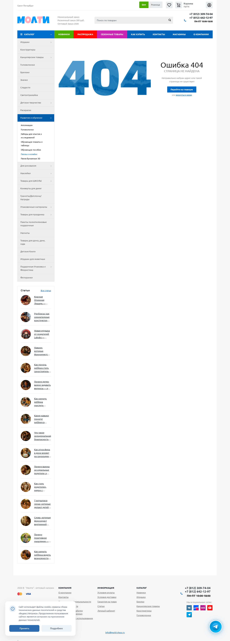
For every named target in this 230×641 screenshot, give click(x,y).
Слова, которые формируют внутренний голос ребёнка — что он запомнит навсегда (42, 521)
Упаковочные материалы (33, 207)
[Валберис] (203, 607)
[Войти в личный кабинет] (209, 5)
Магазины (179, 34)
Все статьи (46, 290)
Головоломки (27, 65)
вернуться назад (184, 95)
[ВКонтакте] (189, 607)
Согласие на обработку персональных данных (70, 612)
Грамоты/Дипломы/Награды (30, 197)
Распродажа (85, 34)
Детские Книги (28, 251)
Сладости (25, 87)
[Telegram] (189, 614)
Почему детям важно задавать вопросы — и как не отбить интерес (42, 385)
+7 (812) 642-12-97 (201, 18)
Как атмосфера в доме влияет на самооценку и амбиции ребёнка (42, 453)
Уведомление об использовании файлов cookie (75, 619)
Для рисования (28, 165)
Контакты (159, 34)
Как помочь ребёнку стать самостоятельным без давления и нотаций (42, 368)
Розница (155, 5)
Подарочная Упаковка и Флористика (33, 268)
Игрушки (24, 42)
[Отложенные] (169, 5)
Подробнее (56, 628)
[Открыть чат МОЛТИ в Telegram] (216, 627)
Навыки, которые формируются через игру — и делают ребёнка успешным (42, 351)
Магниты (25, 233)
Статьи (101, 606)
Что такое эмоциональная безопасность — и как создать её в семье (42, 436)
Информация (105, 588)
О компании (201, 34)
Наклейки (25, 173)
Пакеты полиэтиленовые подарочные (33, 224)
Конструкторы (27, 49)
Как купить (138, 34)
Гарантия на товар (107, 601)
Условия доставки (106, 597)
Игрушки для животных (32, 259)
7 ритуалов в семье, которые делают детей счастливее (42, 504)
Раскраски (25, 110)
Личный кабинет (106, 611)
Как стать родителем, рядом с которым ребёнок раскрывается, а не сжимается (42, 487)
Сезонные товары (112, 34)
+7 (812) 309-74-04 (201, 14)
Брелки (140, 601)
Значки (24, 80)
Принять (24, 628)
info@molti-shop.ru (115, 632)
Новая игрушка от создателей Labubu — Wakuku (42, 334)
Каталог (29, 34)
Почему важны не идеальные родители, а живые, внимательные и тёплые (42, 470)
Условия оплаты (106, 592)
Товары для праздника (32, 214)
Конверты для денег (31, 188)
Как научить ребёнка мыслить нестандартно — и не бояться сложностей (42, 402)
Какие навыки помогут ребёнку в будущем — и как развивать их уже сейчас (41, 419)
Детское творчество (30, 102)
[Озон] (196, 607)
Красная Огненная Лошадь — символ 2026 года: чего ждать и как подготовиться (42, 300)
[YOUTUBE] (209, 607)
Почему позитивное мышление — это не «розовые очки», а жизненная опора (41, 538)
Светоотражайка (29, 95)
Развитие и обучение (31, 118)
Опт (144, 5)
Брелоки (24, 72)
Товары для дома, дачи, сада (32, 242)
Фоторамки (26, 277)
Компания (64, 588)
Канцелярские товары (32, 57)
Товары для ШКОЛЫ (31, 181)
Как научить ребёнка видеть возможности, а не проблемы (42, 555)
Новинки (64, 34)
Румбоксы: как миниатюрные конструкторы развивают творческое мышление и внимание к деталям (42, 317)
